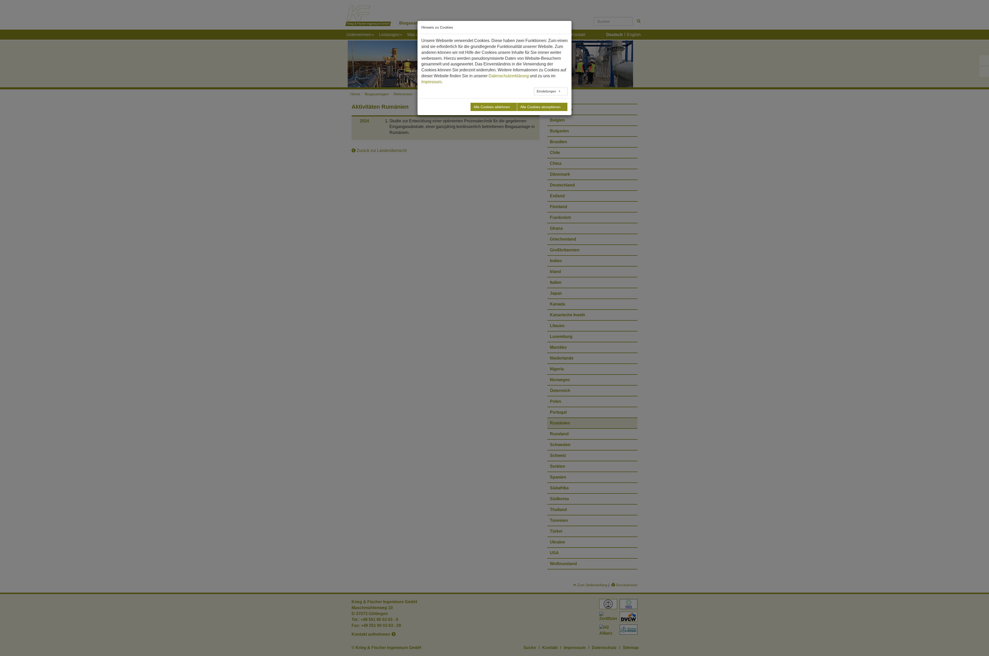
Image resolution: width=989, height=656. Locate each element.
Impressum (431, 82)
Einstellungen (547, 91)
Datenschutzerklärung (509, 76)
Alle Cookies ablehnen (492, 107)
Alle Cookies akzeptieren (540, 107)
